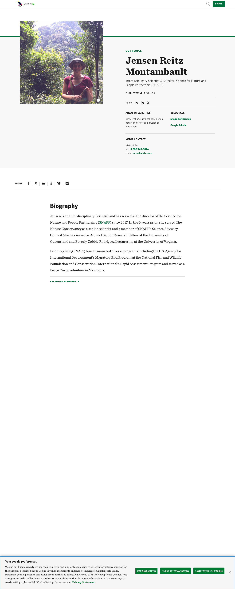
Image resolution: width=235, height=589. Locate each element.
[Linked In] (43, 184)
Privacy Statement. (83, 582)
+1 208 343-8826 (139, 149)
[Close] (229, 572)
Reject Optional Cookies (175, 571)
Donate (218, 4)
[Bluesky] (58, 184)
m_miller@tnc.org (142, 152)
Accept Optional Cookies (209, 571)
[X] (36, 184)
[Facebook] (29, 184)
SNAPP (104, 222)
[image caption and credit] (98, 99)
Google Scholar (178, 125)
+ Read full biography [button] (63, 281)
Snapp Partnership (180, 118)
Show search (208, 3)
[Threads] (51, 184)
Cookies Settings (146, 571)
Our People (133, 50)
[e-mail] (67, 184)
